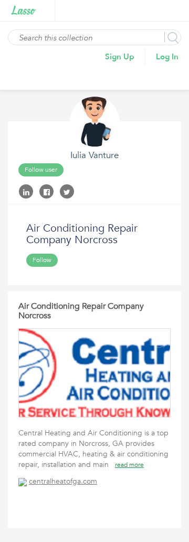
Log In (167, 56)
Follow (42, 260)
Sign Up (119, 56)
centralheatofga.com (63, 481)
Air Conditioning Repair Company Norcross (81, 310)
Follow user (41, 169)
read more (129, 465)
